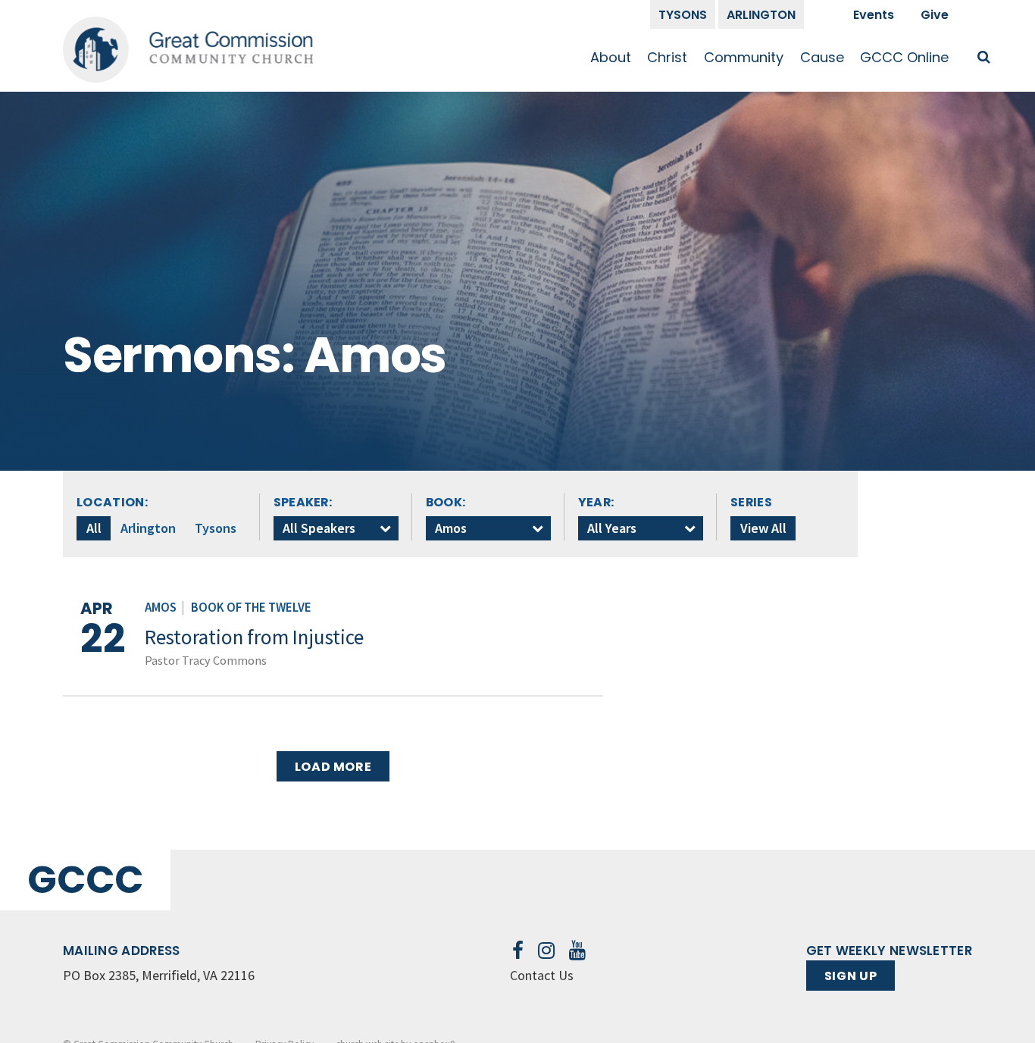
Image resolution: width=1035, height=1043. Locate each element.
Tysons (682, 14)
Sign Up (850, 976)
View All (763, 528)
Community (743, 57)
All (94, 528)
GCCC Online (904, 57)
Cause (822, 57)
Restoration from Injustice (254, 637)
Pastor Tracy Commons (206, 660)
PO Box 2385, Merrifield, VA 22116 (159, 975)
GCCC (85, 880)
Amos (161, 607)
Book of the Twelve (251, 607)
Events (873, 14)
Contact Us (542, 975)
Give (935, 14)
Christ (667, 57)
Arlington (761, 14)
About (610, 57)
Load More (333, 766)
